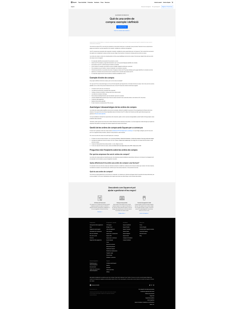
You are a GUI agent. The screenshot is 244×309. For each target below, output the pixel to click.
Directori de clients (110, 244)
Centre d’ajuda (143, 227)
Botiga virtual (109, 227)
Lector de (143, 213)
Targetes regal (109, 253)
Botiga (121, 213)
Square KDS (109, 235)
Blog (141, 235)
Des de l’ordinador (94, 233)
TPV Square (109, 224)
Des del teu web (93, 235)
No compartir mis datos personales (146, 289)
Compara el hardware (127, 237)
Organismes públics (149, 297)
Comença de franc (122, 27)
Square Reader (126, 227)
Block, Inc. (152, 304)
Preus (141, 224)
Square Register (126, 233)
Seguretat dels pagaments (96, 240)
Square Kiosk (126, 235)
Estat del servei (143, 233)
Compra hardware (127, 240)
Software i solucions (111, 257)
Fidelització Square (110, 248)
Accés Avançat (109, 240)
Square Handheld (127, 224)
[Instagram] (153, 285)
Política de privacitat (149, 293)
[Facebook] (151, 285)
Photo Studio (109, 255)
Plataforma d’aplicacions (111, 250)
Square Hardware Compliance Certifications (144, 302)
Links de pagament (110, 229)
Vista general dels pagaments (96, 224)
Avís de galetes (150, 300)
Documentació (93, 266)
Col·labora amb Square (111, 263)
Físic (91, 227)
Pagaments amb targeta (95, 229)
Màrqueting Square (110, 246)
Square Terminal (126, 229)
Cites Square (109, 231)
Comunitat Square (144, 231)
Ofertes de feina (110, 269)
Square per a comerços (111, 237)
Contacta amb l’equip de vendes (147, 229)
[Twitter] (149, 285)
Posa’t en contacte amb (121, 30)
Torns (107, 242)
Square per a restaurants (112, 233)
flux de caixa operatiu (100, 113)
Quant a (108, 265)
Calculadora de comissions (96, 231)
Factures (92, 237)
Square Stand (126, 231)
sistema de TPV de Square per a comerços (122, 130)
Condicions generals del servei (147, 291)
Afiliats (108, 271)
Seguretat (152, 295)
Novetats (108, 267)
